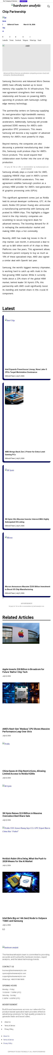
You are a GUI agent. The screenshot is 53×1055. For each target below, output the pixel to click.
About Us (8, 1022)
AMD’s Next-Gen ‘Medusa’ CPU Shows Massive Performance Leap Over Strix (26, 730)
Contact (23, 1)
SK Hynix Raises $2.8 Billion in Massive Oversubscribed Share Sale (22, 814)
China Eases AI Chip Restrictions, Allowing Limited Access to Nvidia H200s (23, 772)
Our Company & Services (10, 1)
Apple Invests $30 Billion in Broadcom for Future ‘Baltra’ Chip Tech (23, 670)
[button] (5, 36)
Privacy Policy (9, 1029)
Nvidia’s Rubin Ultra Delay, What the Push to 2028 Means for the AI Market (24, 860)
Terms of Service (10, 1026)
